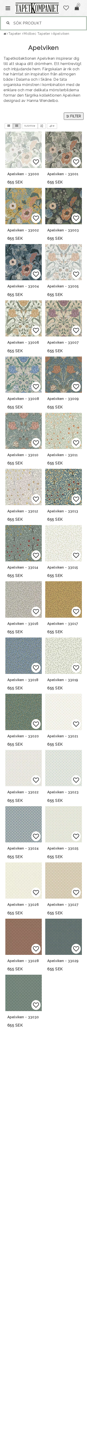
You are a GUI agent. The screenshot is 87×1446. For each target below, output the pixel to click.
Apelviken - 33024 (23, 848)
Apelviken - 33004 (23, 286)
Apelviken (61, 33)
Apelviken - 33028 (23, 961)
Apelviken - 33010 (23, 455)
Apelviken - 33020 (23, 736)
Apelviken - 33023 (63, 792)
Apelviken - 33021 (62, 736)
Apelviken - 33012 (22, 511)
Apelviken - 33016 (23, 624)
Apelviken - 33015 (62, 567)
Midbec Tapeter (37, 33)
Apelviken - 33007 (63, 342)
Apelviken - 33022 (23, 792)
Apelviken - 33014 (22, 567)
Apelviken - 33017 (62, 624)
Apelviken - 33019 (62, 680)
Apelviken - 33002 (23, 230)
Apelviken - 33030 (23, 1017)
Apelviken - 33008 (23, 399)
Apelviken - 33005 (63, 286)
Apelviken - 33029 (63, 961)
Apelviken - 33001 (62, 174)
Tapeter (14, 33)
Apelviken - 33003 (63, 230)
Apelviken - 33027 (62, 904)
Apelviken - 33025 (62, 848)
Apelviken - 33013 (62, 511)
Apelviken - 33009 (63, 399)
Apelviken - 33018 (23, 680)
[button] (66, 8)
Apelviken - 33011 (62, 455)
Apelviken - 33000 (23, 174)
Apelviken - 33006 (23, 342)
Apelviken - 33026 (23, 904)
